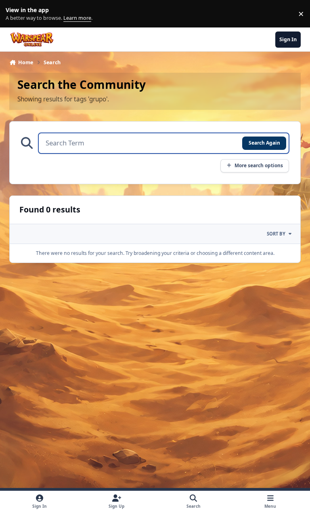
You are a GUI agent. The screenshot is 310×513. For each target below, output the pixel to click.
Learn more (15, 14)
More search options (259, 165)
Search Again (264, 142)
